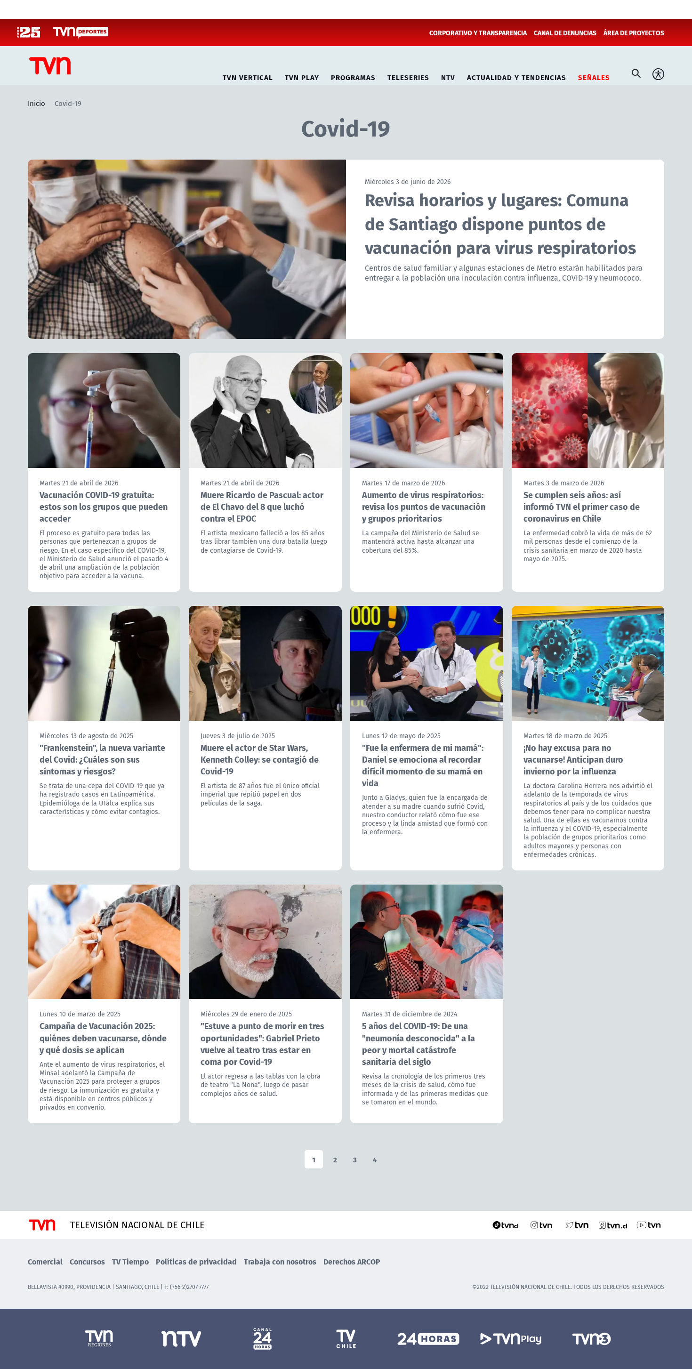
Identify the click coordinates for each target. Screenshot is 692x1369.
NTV (448, 76)
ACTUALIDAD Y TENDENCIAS (516, 76)
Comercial (45, 1261)
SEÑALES (594, 76)
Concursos (87, 1261)
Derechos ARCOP (351, 1261)
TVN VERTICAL (248, 76)
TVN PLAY (302, 76)
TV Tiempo (130, 1261)
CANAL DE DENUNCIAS (565, 32)
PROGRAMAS (353, 76)
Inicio (36, 103)
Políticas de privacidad (196, 1261)
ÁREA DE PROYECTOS (633, 32)
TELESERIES (408, 76)
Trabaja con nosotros (280, 1261)
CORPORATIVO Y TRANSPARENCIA (478, 32)
